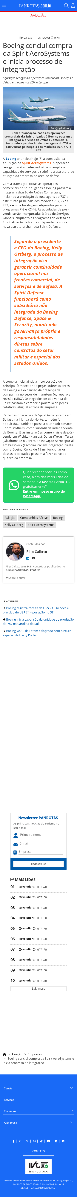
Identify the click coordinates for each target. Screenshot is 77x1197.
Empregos (10, 1111)
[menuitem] (38, 1087)
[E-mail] (33, 558)
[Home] (4, 1053)
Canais (8, 1088)
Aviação (10, 518)
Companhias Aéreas (34, 518)
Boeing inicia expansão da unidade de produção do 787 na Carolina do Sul (38, 621)
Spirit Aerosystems (41, 525)
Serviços (9, 1100)
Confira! (35, 570)
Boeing (58, 518)
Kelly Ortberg (14, 525)
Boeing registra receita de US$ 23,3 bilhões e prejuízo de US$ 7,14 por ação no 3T (36, 610)
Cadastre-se (38, 864)
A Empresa (10, 1122)
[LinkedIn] (27, 558)
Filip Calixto (25, 37)
